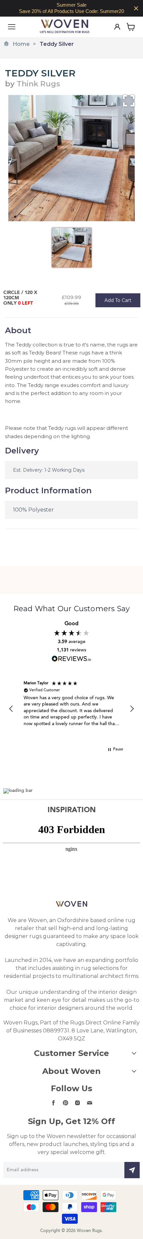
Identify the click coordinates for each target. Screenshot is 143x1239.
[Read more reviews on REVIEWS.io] (71, 658)
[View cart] (131, 27)
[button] (11, 709)
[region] (71, 8)
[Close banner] (136, 8)
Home (21, 44)
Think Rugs (38, 83)
